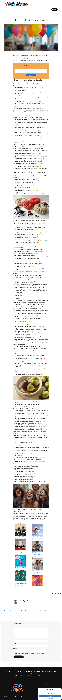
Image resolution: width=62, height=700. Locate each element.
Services (33, 687)
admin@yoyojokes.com (51, 685)
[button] (60, 689)
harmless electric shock (33, 181)
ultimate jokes (16, 177)
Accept (50, 696)
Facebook (47, 687)
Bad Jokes (16, 16)
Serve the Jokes (31, 75)
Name (14, 638)
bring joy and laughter (33, 453)
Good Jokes (22, 16)
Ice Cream (24, 134)
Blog (33, 689)
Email (14, 643)
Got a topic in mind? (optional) (21, 67)
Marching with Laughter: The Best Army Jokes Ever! (47, 611)
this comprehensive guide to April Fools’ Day (36, 519)
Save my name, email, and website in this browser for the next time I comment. (30, 653)
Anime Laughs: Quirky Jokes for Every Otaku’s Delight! (15, 611)
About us (34, 685)
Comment (15, 626)
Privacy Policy (52, 698)
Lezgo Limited (32, 696)
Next (57, 614)
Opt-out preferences (47, 698)
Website (15, 648)
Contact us (54, 9)
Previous (5, 614)
